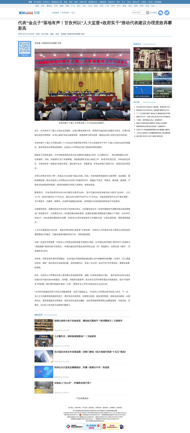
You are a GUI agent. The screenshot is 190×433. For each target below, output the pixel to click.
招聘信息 (98, 407)
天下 (123, 2)
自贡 (42, 6)
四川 (118, 2)
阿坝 (141, 6)
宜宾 (101, 6)
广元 (73, 6)
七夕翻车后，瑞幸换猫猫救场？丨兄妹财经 (75, 336)
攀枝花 (49, 6)
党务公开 (135, 2)
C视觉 (143, 2)
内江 (84, 6)
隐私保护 (105, 407)
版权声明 (77, 407)
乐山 (90, 6)
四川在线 (44, 34)
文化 (129, 2)
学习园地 (37, 2)
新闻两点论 (92, 2)
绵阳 (67, 6)
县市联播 (65, 13)
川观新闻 (102, 2)
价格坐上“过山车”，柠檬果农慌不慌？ (73, 383)
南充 (96, 6)
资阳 (136, 6)
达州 (113, 6)
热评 (76, 2)
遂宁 (78, 6)
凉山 (153, 6)
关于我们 (70, 407)
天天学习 (46, 2)
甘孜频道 (55, 13)
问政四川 (111, 2)
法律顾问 (112, 407)
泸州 (56, 6)
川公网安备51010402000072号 (90, 415)
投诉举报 (119, 407)
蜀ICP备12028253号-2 (71, 415)
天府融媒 (157, 2)
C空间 (150, 2)
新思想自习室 (56, 2)
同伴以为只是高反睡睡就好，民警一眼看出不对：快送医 (81, 367)
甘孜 (147, 6)
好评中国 (83, 2)
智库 (71, 2)
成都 (37, 6)
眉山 (130, 6)
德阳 (61, 6)
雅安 (124, 6)
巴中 (119, 6)
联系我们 (91, 407)
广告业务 (84, 407)
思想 (65, 2)
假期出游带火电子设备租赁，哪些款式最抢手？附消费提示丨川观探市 (88, 320)
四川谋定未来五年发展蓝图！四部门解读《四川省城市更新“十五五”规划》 (90, 352)
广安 (107, 6)
